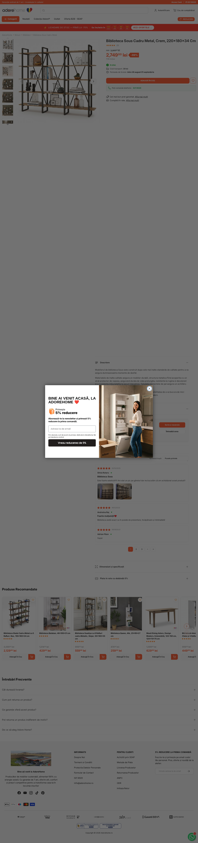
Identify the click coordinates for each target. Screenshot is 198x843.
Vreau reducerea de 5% (72, 442)
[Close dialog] (149, 388)
